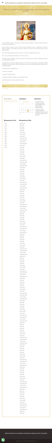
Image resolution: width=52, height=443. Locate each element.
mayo (22, 129)
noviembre (23, 140)
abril (22, 130)
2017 (6, 130)
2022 (6, 140)
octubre (22, 141)
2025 (6, 145)
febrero (22, 134)
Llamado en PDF (5, 83)
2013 (6, 123)
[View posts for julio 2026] (19, 102)
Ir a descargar (5, 88)
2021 (6, 138)
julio (22, 125)
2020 (6, 136)
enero (22, 136)
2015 (6, 127)
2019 (6, 134)
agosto (26, 102)
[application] (25, 86)
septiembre (23, 143)
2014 (6, 125)
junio (22, 127)
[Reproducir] (3, 86)
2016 (6, 129)
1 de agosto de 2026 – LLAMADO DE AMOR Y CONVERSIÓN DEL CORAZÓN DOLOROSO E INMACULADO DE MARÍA (41, 112)
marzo (22, 132)
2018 (6, 132)
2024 (6, 143)
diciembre (23, 138)
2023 (6, 141)
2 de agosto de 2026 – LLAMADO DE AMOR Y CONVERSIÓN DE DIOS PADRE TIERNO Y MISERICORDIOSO (40, 104)
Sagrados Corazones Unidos (21, 441)
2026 (6, 147)
